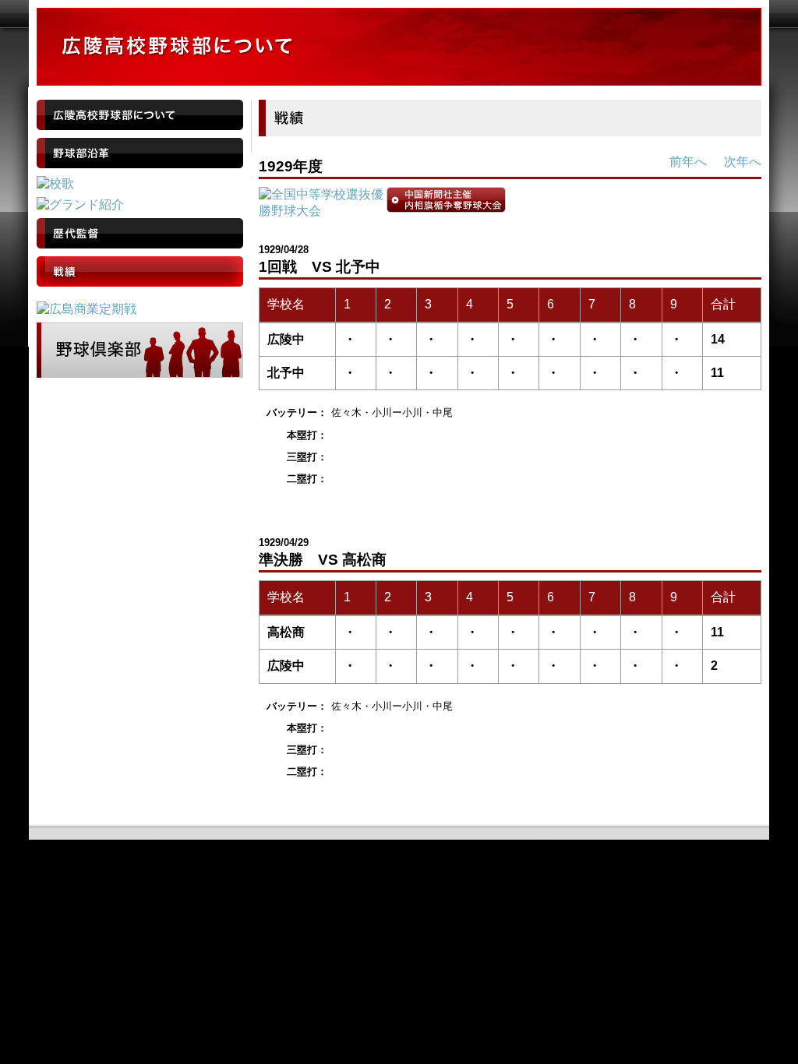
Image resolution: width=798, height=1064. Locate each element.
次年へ (742, 161)
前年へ (688, 161)
